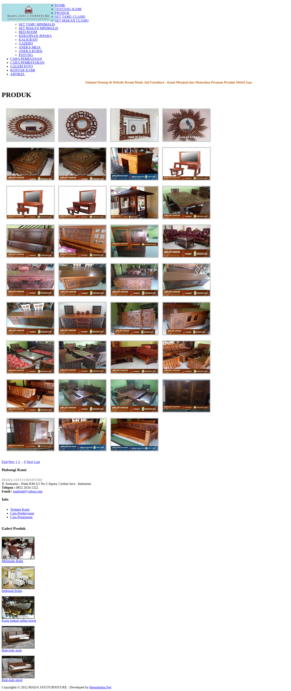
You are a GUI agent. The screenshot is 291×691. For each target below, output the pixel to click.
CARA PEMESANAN (26, 59)
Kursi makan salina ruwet (19, 620)
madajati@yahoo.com (27, 491)
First (5, 462)
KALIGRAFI (28, 39)
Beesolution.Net (100, 687)
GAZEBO (26, 43)
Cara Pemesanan (21, 517)
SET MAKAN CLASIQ (72, 20)
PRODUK (62, 13)
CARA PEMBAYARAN (27, 62)
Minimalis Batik (12, 561)
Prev (12, 462)
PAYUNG (26, 55)
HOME (60, 5)
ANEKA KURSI (30, 51)
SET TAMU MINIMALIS (37, 24)
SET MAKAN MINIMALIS (38, 28)
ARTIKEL (17, 74)
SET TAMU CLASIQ (70, 16)
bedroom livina (12, 591)
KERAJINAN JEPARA (35, 36)
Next (30, 462)
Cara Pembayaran (22, 513)
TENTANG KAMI (68, 9)
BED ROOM (28, 32)
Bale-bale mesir (12, 680)
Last (37, 462)
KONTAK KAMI (22, 70)
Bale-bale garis (12, 650)
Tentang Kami (19, 509)
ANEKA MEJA (30, 47)
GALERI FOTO (21, 66)
